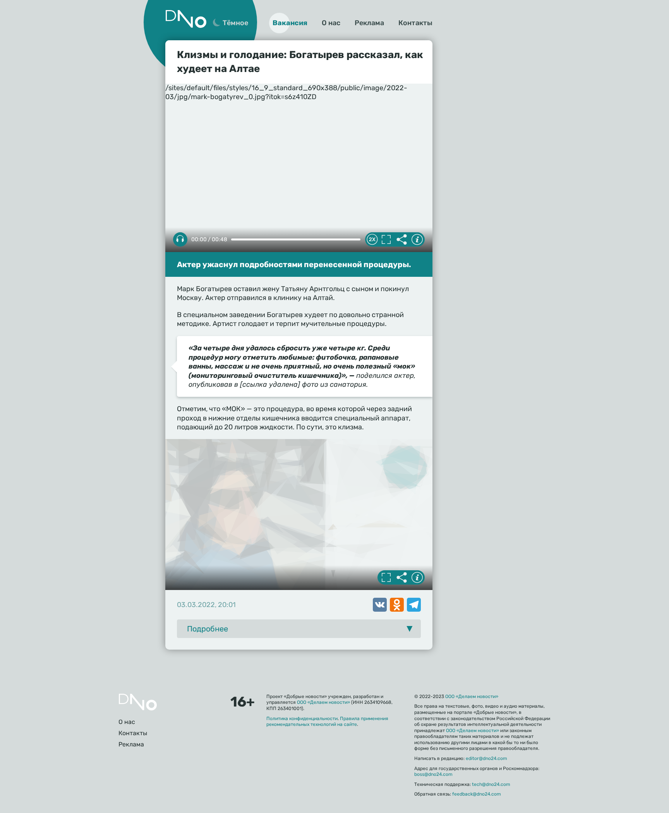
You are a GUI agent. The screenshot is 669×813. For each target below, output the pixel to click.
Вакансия (290, 23)
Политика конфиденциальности (302, 718)
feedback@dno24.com (476, 794)
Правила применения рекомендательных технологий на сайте (327, 721)
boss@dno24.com (433, 774)
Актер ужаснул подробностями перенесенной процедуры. (294, 264)
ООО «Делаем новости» (323, 702)
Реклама (369, 23)
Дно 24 (185, 19)
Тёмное (235, 23)
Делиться (401, 239)
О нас (331, 23)
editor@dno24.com (486, 758)
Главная (137, 702)
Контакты (415, 23)
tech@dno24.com (491, 784)
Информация (417, 239)
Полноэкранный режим (386, 239)
